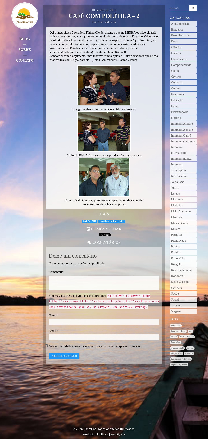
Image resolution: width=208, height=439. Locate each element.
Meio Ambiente (181, 211)
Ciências (176, 47)
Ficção (175, 106)
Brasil (174, 41)
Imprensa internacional (179, 150)
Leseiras (190, 348)
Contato (25, 60)
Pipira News (178, 240)
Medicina (177, 205)
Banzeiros (177, 29)
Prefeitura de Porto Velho (181, 359)
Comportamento (181, 65)
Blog (25, 39)
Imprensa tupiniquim (179, 364)
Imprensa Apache (182, 129)
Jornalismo (178, 182)
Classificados (179, 59)
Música (175, 229)
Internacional (179, 176)
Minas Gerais (179, 223)
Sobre (25, 50)
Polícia (175, 246)
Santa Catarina (180, 281)
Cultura (176, 88)
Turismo (176, 305)
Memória (176, 217)
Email (52, 330)
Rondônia (177, 276)
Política (176, 252)
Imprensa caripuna (178, 331)
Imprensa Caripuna (183, 141)
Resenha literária (181, 270)
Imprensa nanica (181, 158)
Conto (175, 70)
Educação (177, 100)
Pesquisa (176, 234)
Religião (176, 264)
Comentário (56, 272)
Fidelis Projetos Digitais (110, 434)
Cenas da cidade (177, 348)
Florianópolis (179, 112)
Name (52, 315)
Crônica (176, 76)
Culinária (177, 82)
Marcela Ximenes (187, 337)
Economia (177, 94)
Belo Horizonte (180, 35)
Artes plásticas (180, 23)
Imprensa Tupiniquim (178, 167)
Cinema (176, 53)
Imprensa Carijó (181, 135)
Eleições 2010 (89, 221)
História (176, 117)
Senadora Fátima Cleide (112, 221)
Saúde (175, 293)
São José (176, 287)
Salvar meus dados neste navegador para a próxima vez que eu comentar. (95, 346)
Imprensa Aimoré (182, 123)
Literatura (177, 199)
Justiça (175, 187)
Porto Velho (178, 258)
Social (175, 299)
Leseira (175, 193)
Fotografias (175, 342)
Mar (190, 331)
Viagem (176, 311)
